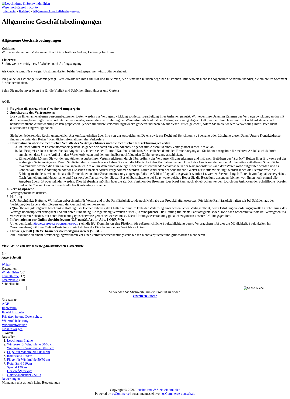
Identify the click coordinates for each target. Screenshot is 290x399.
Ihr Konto (31, 7)
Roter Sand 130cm (19, 356)
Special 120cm (17, 367)
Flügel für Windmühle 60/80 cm (28, 352)
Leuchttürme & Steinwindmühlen (157, 390)
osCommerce (121, 393)
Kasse (21, 7)
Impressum (9, 308)
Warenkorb (9, 7)
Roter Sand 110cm (19, 363)
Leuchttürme (10, 276)
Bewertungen (11, 379)
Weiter (6, 264)
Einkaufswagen (12, 329)
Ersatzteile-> (10, 280)
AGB (5, 304)
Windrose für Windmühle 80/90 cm (30, 348)
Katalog (24, 11)
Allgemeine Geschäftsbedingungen (56, 11)
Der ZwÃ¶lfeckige (19, 371)
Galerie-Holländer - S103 (24, 375)
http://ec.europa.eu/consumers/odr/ (55, 223)
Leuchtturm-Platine (20, 340)
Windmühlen (10, 272)
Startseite (9, 11)
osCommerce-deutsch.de (178, 393)
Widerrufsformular (14, 325)
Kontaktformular (13, 312)
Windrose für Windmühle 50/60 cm (30, 344)
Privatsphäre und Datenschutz (22, 316)
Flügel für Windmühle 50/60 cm (28, 359)
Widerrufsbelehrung (15, 321)
